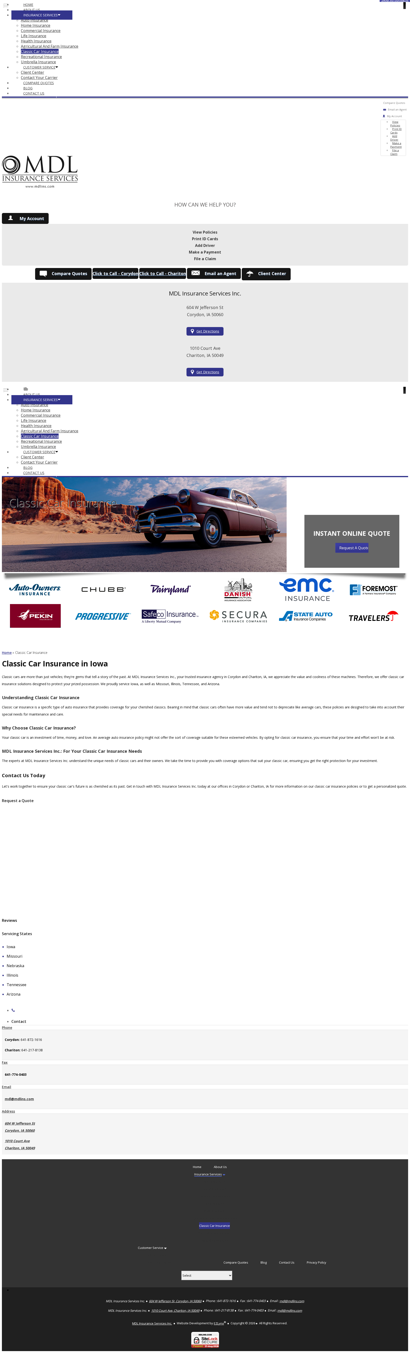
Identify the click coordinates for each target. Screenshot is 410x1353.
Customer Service (39, 67)
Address (8, 1111)
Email (6, 1087)
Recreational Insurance (41, 56)
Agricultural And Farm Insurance (49, 46)
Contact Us (33, 93)
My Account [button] (394, 116)
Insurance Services (40, 15)
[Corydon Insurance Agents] (25, 389)
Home (28, 4)
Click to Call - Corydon (115, 273)
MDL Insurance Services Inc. (152, 1323)
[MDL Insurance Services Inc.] (40, 193)
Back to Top (395, 1338)
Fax (5, 1062)
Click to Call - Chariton (162, 273)
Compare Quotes (38, 83)
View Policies (395, 123)
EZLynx (219, 1323)
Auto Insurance (34, 20)
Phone (7, 1027)
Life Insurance (33, 35)
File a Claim (394, 152)
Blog (28, 88)
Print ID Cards (396, 130)
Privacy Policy (316, 1262)
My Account (31, 218)
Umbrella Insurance (38, 62)
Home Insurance (35, 25)
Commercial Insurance (41, 30)
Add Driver (394, 137)
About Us (31, 10)
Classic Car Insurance (40, 51)
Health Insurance (36, 41)
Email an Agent (397, 109)
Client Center (32, 72)
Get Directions (207, 331)
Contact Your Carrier (39, 77)
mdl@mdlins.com (19, 1099)
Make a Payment (396, 144)
